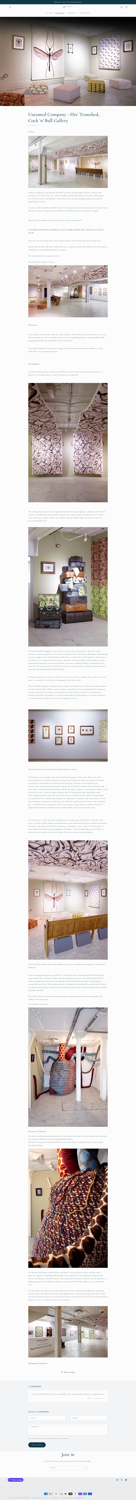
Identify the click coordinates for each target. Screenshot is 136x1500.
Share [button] (32, 132)
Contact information (67, 1497)
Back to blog (69, 1372)
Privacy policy (45, 1497)
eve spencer (15, 1497)
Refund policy (35, 1497)
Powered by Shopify (24, 1497)
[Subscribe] (85, 1467)
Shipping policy (79, 1497)
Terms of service (55, 1497)
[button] (10, 7)
